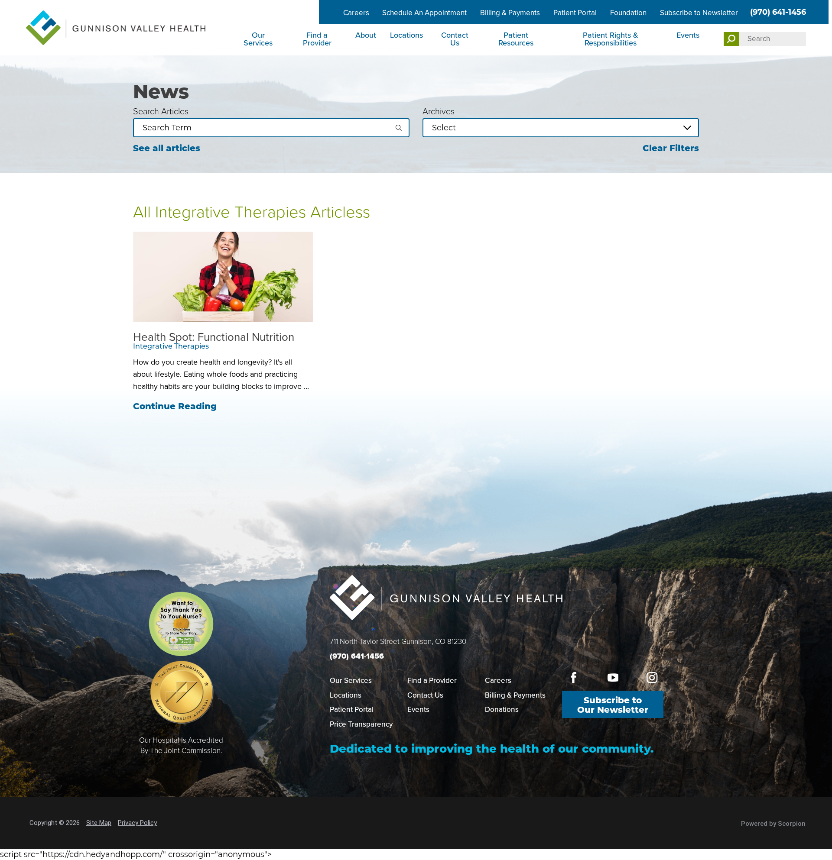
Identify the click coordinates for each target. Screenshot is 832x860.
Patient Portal (575, 12)
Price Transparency (361, 724)
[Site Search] (731, 39)
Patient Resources (515, 38)
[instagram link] (652, 677)
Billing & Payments (510, 12)
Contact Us (454, 38)
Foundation (628, 12)
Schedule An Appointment (424, 12)
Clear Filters (671, 148)
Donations (502, 709)
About (365, 35)
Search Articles (160, 111)
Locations (406, 35)
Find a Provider (317, 38)
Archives (438, 111)
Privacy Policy (137, 823)
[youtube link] (612, 677)
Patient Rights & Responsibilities (610, 38)
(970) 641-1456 (778, 12)
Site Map (98, 823)
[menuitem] (259, 39)
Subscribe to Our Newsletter (612, 705)
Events (687, 35)
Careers (356, 12)
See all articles (166, 148)
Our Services (258, 38)
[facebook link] (573, 677)
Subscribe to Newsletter (699, 12)
